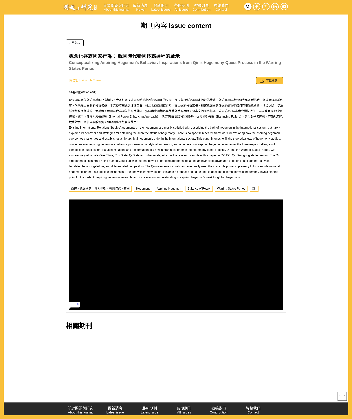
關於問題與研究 (116, 7)
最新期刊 (160, 7)
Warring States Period (231, 188)
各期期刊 (181, 7)
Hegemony (143, 188)
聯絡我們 (221, 7)
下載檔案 (272, 80)
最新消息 (140, 7)
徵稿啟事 (201, 7)
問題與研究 (80, 7)
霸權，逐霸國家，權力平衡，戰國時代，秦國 (100, 188)
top (342, 396)
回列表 (76, 42)
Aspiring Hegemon (169, 188)
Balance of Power (199, 188)
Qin (254, 188)
